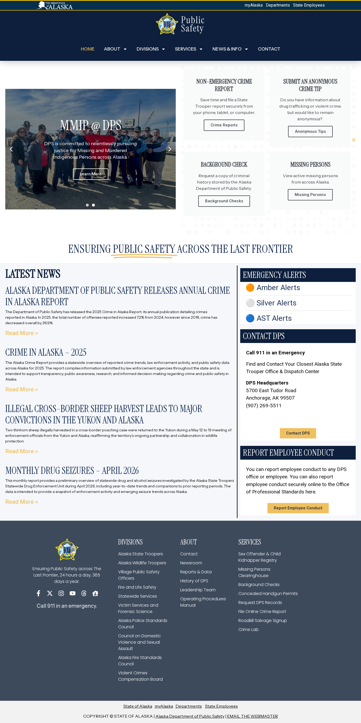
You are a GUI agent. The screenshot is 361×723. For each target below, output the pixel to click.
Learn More (90, 174)
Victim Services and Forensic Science (138, 608)
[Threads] (84, 593)
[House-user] (95, 593)
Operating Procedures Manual (203, 602)
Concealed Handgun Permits (268, 594)
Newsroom (191, 563)
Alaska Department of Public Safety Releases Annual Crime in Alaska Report (117, 296)
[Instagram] (61, 593)
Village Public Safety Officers (139, 575)
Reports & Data (196, 572)
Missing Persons (310, 194)
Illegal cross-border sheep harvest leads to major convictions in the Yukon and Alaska (103, 414)
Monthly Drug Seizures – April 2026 (72, 470)
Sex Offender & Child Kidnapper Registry (259, 557)
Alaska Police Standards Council (142, 623)
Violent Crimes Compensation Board (140, 676)
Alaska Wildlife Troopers (142, 563)
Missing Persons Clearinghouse (254, 572)
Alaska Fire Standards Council (140, 661)
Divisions (148, 49)
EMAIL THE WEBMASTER (252, 716)
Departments (278, 5)
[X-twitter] (50, 593)
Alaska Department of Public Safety (189, 716)
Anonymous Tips (310, 131)
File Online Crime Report (262, 611)
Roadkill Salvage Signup (262, 620)
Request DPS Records (260, 603)
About (112, 49)
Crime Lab (248, 629)
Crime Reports (224, 125)
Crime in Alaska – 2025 (45, 352)
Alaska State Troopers (140, 554)
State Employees (309, 5)
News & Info (227, 49)
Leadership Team (198, 590)
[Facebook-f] (38, 593)
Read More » (21, 333)
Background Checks (224, 201)
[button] (11, 149)
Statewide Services (137, 596)
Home (88, 49)
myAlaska (254, 5)
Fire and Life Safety (137, 587)
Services (185, 49)
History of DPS (194, 581)
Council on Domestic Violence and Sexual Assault (139, 642)
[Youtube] (73, 593)
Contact (269, 49)
